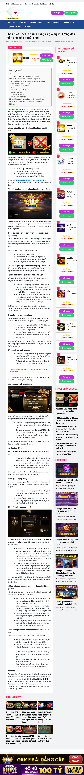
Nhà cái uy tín (69, 22)
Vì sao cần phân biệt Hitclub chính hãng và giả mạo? (25, 76)
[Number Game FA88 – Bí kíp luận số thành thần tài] (45, 729)
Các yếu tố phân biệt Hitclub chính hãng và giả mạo (25, 79)
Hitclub (69, 126)
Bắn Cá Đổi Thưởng (36, 22)
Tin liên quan (14, 697)
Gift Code (62, 460)
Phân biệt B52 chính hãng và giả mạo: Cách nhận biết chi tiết (13, 716)
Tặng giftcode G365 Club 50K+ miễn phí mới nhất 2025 (66, 511)
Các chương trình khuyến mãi (21, 90)
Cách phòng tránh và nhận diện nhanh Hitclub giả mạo (26, 101)
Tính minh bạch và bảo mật (20, 88)
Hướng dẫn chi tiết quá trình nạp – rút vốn (24, 83)
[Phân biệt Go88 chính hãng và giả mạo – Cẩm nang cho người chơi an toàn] (29, 705)
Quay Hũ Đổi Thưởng (53, 22)
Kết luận (12, 104)
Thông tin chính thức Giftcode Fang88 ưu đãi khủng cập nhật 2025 (65, 573)
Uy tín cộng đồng (17, 92)
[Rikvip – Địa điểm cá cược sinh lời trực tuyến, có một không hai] (61, 294)
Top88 (69, 357)
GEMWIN (70, 192)
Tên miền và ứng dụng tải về (20, 96)
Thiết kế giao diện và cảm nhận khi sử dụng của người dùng (29, 81)
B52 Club (70, 324)
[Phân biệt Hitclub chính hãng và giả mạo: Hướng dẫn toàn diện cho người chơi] (14, 58)
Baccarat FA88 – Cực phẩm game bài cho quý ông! (29, 738)
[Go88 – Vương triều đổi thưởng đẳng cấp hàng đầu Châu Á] (61, 61)
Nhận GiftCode (34, 58)
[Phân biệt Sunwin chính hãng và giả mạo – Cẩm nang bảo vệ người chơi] (14, 729)
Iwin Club (70, 258)
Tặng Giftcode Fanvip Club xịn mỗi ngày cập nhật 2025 (67, 542)
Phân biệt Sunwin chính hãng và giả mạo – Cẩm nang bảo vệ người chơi (13, 740)
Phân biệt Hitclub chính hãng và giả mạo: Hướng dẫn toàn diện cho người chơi (66, 429)
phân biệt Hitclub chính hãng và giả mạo (29, 180)
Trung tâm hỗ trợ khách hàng (21, 85)
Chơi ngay (47, 55)
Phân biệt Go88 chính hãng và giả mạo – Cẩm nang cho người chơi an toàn (29, 717)
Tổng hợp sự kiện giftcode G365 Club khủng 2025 (67, 481)
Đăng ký (58, 13)
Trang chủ (11, 22)
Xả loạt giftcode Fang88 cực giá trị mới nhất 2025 (66, 602)
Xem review (67, 84)
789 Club (70, 159)
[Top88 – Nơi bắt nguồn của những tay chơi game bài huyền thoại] (61, 360)
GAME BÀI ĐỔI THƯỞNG (12, 41)
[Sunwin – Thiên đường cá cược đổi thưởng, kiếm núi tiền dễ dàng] (61, 95)
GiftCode (28, 27)
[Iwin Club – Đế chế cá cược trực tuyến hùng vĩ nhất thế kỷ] (61, 261)
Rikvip (69, 291)
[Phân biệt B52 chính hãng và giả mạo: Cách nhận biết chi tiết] (14, 705)
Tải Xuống (47, 60)
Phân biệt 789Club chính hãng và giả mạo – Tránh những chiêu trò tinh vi (45, 717)
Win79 (69, 225)
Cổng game (23, 22)
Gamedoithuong (13, 109)
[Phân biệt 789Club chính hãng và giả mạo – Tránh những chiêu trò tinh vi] (45, 705)
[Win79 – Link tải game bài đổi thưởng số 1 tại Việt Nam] (61, 228)
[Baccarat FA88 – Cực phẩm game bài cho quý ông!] (29, 729)
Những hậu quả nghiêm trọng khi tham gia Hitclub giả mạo (27, 99)
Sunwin (69, 93)
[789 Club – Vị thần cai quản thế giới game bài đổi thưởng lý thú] (61, 161)
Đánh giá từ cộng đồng (19, 94)
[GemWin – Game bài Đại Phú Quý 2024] (61, 194)
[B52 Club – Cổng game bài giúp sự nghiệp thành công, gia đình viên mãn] (61, 327)
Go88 (68, 60)
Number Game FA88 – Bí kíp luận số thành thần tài (45, 738)
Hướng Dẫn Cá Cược (14, 27)
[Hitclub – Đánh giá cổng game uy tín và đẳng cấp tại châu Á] (61, 128)
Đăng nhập (72, 13)
